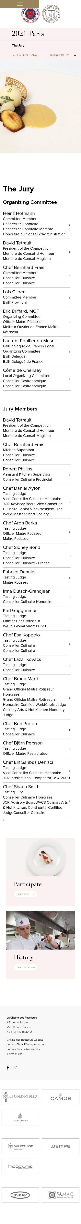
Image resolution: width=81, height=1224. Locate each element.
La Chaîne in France (25, 55)
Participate (28, 884)
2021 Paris (28, 34)
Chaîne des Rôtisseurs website (25, 1039)
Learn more (23, 894)
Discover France (61, 55)
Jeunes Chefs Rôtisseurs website (26, 1044)
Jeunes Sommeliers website (23, 1049)
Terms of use (14, 1054)
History (23, 957)
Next (75, 55)
